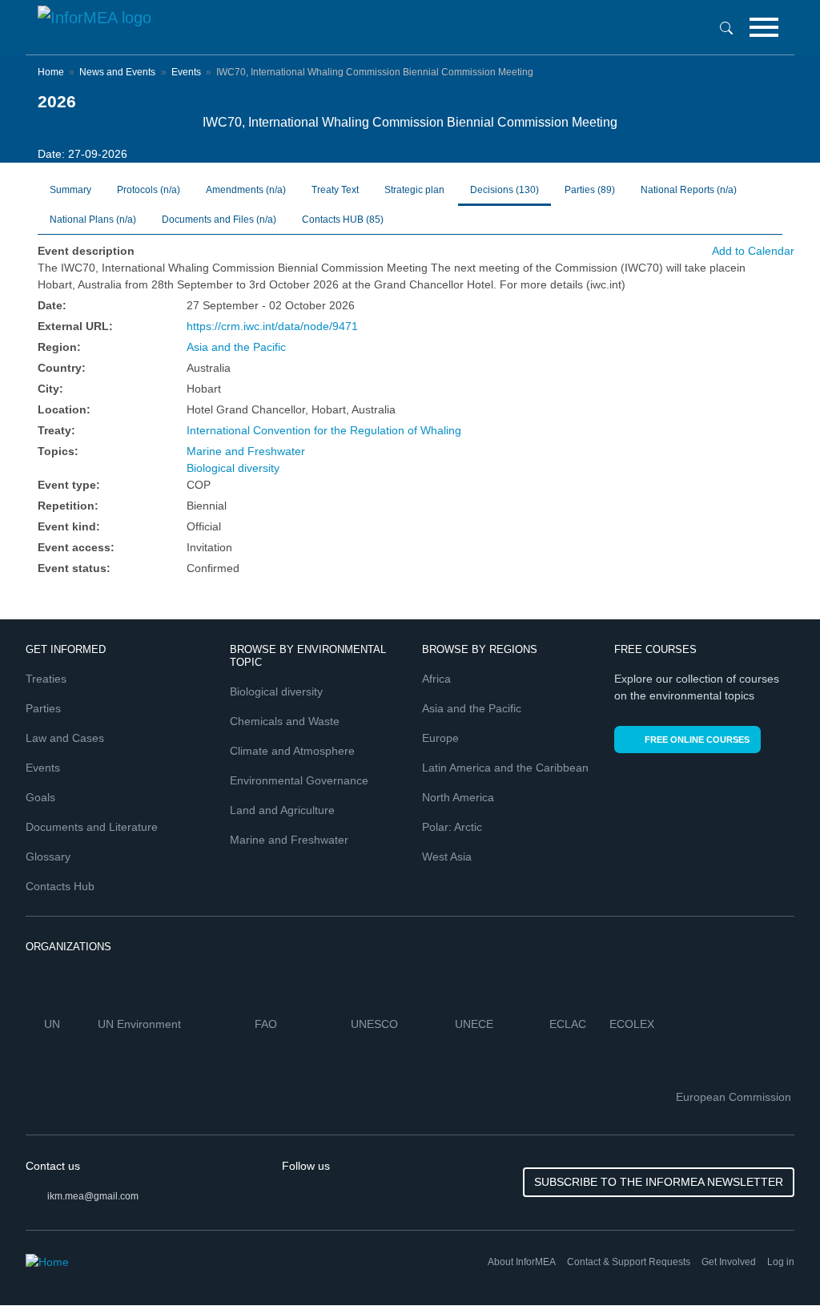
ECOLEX (633, 1024)
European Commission (735, 1096)
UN (53, 1024)
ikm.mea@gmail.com (93, 1196)
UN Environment (141, 1024)
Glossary (48, 856)
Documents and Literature (92, 826)
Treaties (46, 678)
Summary (70, 189)
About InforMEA (522, 1262)
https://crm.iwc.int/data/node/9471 (272, 326)
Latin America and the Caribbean (505, 767)
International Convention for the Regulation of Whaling (324, 430)
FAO (267, 1024)
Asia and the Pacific (236, 347)
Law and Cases (65, 738)
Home (51, 72)
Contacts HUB (343, 219)
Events (186, 72)
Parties (590, 189)
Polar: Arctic (452, 826)
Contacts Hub (60, 886)
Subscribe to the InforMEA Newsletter (658, 1181)
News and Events (117, 72)
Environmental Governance (299, 780)
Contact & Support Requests (628, 1262)
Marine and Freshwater (246, 451)
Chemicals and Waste (285, 721)
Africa (436, 678)
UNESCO (376, 1024)
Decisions (504, 189)
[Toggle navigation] (764, 27)
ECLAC (569, 1024)
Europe (440, 738)
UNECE (475, 1024)
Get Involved (728, 1262)
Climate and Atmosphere (292, 750)
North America (458, 797)
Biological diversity (233, 468)
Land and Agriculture (282, 810)
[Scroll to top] (773, 1259)
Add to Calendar (753, 250)
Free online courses (697, 739)
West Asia (447, 856)
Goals (40, 797)
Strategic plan (414, 189)
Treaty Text (335, 189)
